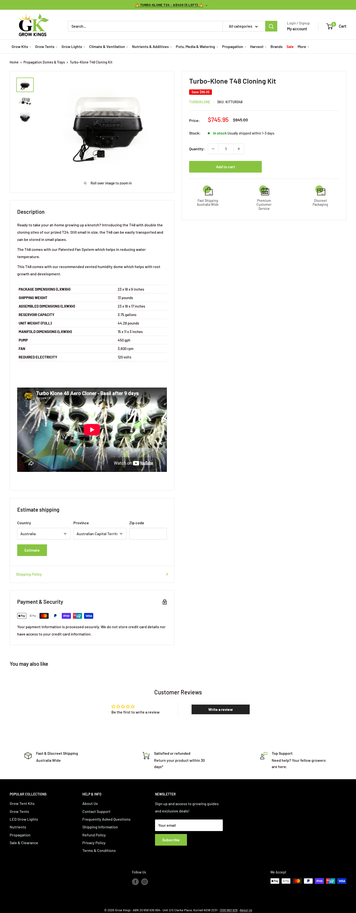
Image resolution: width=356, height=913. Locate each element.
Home (14, 62)
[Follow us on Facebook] (135, 881)
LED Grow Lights (24, 819)
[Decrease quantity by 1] (213, 149)
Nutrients (18, 827)
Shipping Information (100, 827)
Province (81, 522)
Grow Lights (72, 46)
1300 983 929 (229, 910)
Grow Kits (20, 46)
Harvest (256, 46)
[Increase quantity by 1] (239, 149)
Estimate (32, 550)
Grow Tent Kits (22, 803)
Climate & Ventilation (107, 46)
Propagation (232, 46)
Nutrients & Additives (150, 46)
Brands (277, 46)
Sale (290, 46)
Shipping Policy (29, 574)
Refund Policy (94, 835)
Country (24, 522)
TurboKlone (199, 102)
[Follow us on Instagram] (144, 881)
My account (297, 28)
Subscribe (171, 839)
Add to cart (225, 166)
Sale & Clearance (24, 842)
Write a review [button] (220, 709)
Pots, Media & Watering (195, 46)
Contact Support (96, 811)
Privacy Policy (94, 842)
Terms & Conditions (99, 850)
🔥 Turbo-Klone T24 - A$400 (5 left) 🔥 (169, 5)
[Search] (271, 26)
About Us (90, 803)
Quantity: (197, 148)
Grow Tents (44, 46)
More (302, 46)
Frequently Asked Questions (106, 819)
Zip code (136, 522)
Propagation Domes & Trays (44, 62)
